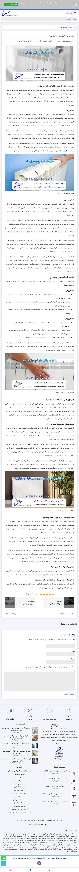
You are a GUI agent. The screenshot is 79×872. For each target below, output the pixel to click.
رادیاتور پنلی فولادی (19, 806)
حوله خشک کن (18, 803)
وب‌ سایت (72, 659)
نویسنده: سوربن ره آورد (63, 41)
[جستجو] (3, 19)
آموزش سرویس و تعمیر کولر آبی (19, 812)
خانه (75, 27)
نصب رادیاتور (51, 346)
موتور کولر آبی (18, 790)
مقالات (62, 613)
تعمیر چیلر (19, 777)
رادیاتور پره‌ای (30, 224)
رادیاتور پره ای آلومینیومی (19, 809)
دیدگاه (73, 670)
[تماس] (3, 863)
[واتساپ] (3, 858)
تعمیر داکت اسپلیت (19, 780)
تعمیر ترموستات (19, 774)
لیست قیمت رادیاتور (19, 800)
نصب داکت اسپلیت (19, 796)
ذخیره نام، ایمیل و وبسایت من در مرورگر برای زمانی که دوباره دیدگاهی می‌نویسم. (49, 667)
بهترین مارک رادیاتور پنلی (66, 561)
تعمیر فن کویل (18, 784)
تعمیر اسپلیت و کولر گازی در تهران (18, 771)
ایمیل (73, 651)
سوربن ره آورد (45, 858)
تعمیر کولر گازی (19, 787)
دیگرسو (14, 858)
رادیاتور (67, 101)
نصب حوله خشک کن (19, 793)
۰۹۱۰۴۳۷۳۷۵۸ (12, 5)
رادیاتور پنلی (70, 130)
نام (74, 643)
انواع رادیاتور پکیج (65, 468)
